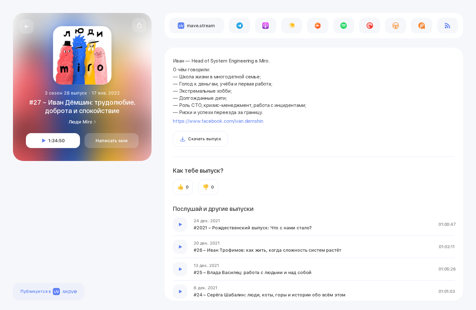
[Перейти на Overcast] (395, 25)
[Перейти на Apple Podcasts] (265, 25)
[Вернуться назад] (26, 26)
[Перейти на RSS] (447, 25)
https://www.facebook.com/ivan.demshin (218, 121)
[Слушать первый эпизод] (180, 224)
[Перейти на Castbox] (317, 25)
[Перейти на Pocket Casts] (369, 25)
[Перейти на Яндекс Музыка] (291, 25)
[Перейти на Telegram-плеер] (239, 25)
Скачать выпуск (204, 138)
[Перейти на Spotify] (343, 25)
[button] (139, 25)
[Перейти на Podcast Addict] (421, 25)
